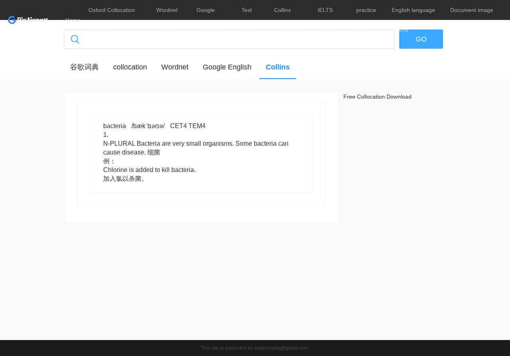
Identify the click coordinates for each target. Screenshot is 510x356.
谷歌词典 (84, 67)
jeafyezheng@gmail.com (281, 348)
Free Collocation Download (377, 96)
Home (72, 20)
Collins (278, 67)
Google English (227, 67)
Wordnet (174, 67)
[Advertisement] (201, 283)
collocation (130, 67)
